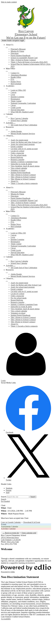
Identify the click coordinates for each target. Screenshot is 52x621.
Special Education (17, 110)
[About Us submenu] (7, 47)
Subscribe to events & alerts (21, 164)
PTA (12, 79)
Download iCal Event (31, 522)
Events (3, 524)
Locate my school (17, 151)
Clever (13, 105)
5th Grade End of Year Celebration (24, 125)
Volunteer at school (18, 170)
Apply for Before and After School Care (26, 142)
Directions (15, 53)
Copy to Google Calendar (11, 522)
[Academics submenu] (7, 88)
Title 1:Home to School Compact (23, 175)
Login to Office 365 (18, 90)
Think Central (16, 101)
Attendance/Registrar (19, 75)
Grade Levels (16, 108)
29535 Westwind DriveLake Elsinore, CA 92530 (11, 538)
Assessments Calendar (9, 527)
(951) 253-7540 (13, 542)
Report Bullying (17, 157)
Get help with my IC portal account (24, 149)
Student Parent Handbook (20, 173)
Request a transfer (17, 160)
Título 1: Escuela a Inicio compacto (24, 183)
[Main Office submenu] (7, 71)
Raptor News (16, 82)
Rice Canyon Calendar (19, 118)
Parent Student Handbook (20, 56)
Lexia (13, 95)
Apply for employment (19, 140)
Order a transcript (17, 153)
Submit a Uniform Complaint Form (24, 162)
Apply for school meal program (23, 144)
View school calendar (19, 168)
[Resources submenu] (7, 272)
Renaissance (15, 99)
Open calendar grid (29, 533)
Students (9, 488)
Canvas (13, 92)
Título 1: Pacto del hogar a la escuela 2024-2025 (29, 62)
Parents (8, 490)
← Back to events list (11, 533)
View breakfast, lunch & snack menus (25, 166)
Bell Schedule (16, 84)
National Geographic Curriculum (23, 103)
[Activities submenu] (14, 123)
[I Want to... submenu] (7, 138)
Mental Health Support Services (23, 134)
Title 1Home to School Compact (23, 179)
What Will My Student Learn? (22, 112)
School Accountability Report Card (24, 58)
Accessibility (6, 619)
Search (3, 497)
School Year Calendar (19, 121)
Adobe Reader (16, 131)
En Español (5, 501)
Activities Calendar (8, 529)
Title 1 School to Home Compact (23, 60)
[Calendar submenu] (7, 259)
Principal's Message (18, 49)
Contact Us (15, 73)
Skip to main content (9, 2)
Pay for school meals (18, 155)
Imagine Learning (17, 97)
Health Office (16, 77)
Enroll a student (17, 147)
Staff (7, 492)
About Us (14, 181)
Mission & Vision (17, 51)
